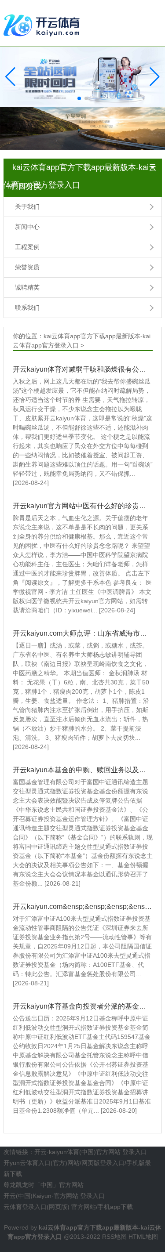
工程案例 (27, 246)
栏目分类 (26, 186)
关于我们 (27, 206)
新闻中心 (27, 226)
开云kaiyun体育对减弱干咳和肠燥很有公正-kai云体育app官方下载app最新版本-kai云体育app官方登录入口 (83, 369)
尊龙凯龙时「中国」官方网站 (44, 1184)
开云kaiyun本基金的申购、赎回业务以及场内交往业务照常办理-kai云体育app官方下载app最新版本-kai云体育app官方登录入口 (83, 770)
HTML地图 (143, 1236)
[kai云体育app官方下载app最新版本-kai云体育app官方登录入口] (43, 23)
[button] (155, 77)
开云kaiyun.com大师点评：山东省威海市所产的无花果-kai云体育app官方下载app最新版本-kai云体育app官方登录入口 (83, 633)
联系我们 (27, 307)
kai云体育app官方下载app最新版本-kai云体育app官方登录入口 (80, 169)
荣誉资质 (27, 267)
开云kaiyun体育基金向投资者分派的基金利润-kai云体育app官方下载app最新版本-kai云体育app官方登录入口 (83, 1006)
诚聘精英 (27, 287)
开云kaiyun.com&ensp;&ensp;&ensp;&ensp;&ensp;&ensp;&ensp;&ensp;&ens (83, 906)
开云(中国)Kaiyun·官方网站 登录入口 (54, 1195)
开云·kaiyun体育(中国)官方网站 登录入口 (90, 1151)
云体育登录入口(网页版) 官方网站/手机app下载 (68, 1206)
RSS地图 (114, 1236)
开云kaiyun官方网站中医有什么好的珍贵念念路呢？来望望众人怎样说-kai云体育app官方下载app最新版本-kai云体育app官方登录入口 (83, 506)
